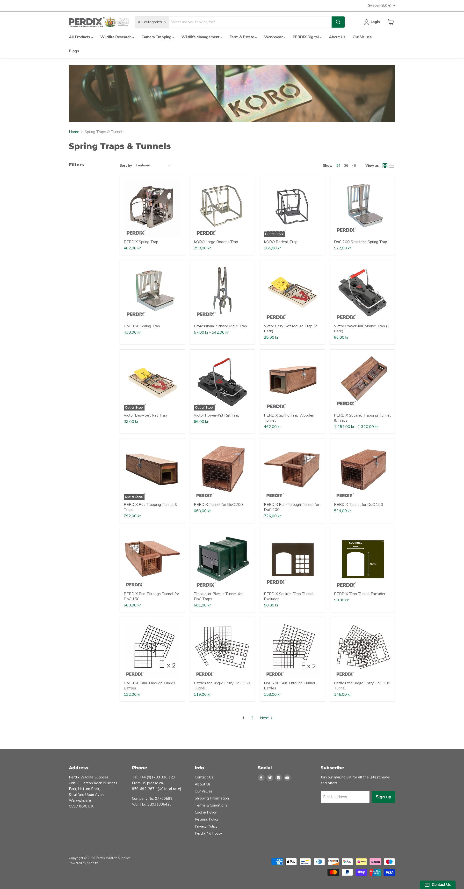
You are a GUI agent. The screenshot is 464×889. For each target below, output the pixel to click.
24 (338, 165)
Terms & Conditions (211, 805)
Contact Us (204, 777)
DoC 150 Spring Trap (142, 326)
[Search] (338, 22)
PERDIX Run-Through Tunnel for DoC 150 (151, 596)
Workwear (273, 37)
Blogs (74, 51)
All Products (80, 37)
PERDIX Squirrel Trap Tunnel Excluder (289, 596)
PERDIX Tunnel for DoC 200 (218, 504)
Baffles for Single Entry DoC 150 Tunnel (222, 685)
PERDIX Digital (306, 37)
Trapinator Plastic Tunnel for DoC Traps (218, 596)
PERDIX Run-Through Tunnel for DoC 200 (291, 507)
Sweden (379, 5)
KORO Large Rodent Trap (216, 242)
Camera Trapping (156, 37)
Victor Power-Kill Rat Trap (216, 415)
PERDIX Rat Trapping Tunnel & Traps (150, 507)
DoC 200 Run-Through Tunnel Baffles (289, 685)
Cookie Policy (206, 812)
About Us (337, 37)
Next (265, 718)
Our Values (362, 37)
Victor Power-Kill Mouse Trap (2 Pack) (362, 328)
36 (346, 165)
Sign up (383, 797)
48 (354, 165)
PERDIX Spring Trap (141, 242)
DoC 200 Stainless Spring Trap (360, 242)
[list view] (391, 165)
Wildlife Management (200, 37)
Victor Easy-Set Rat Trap (145, 415)
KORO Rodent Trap (280, 242)
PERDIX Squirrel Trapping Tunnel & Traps (362, 418)
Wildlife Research (116, 37)
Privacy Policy (206, 826)
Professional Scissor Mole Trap (220, 326)
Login (375, 21)
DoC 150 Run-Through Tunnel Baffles (149, 685)
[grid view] (385, 165)
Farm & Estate (242, 37)
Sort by (126, 166)
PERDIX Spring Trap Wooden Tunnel (289, 418)
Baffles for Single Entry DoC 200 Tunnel (362, 685)
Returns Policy (207, 819)
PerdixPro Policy (208, 833)
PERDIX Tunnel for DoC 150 (358, 504)
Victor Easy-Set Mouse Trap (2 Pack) (290, 328)
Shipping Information (212, 798)
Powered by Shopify (83, 863)
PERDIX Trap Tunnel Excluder (359, 594)
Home (74, 132)
